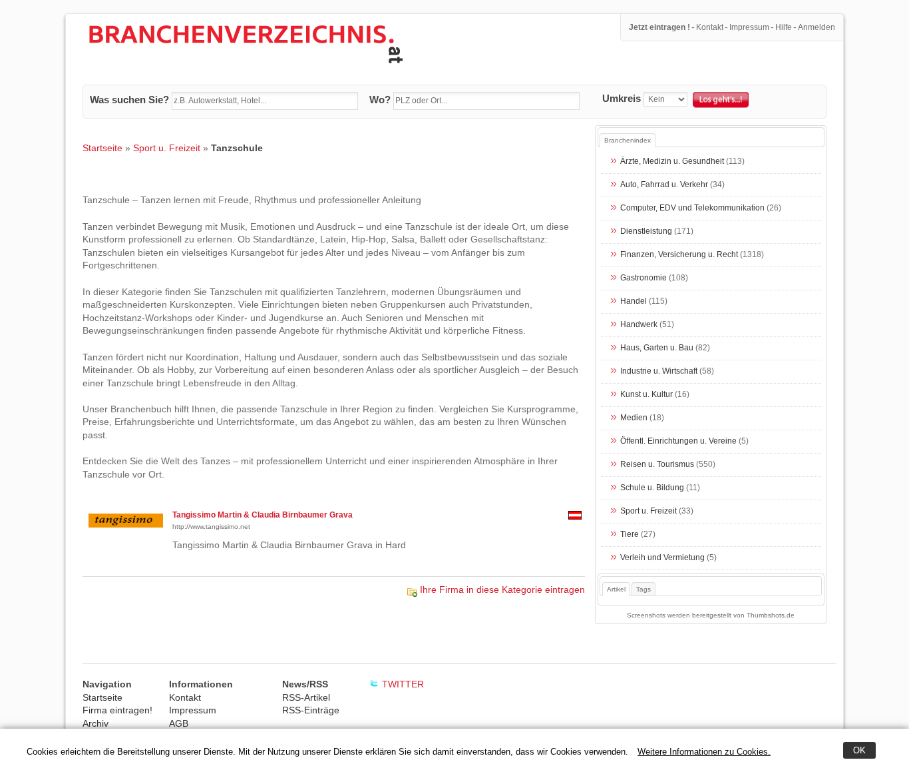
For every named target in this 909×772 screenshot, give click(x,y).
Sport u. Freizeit (166, 148)
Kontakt (709, 27)
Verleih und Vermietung (662, 558)
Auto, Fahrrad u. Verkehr (664, 185)
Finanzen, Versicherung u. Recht (679, 255)
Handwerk (638, 325)
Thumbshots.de (771, 615)
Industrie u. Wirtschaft (658, 371)
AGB (178, 723)
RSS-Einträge (310, 710)
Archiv (95, 723)
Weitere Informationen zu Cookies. (704, 752)
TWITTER (403, 684)
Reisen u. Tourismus (657, 465)
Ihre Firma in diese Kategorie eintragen (502, 589)
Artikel (616, 589)
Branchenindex (627, 140)
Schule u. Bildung (652, 488)
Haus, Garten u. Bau (656, 348)
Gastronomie (643, 278)
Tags (643, 589)
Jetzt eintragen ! (659, 27)
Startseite (102, 148)
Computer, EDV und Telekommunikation (692, 208)
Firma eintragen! (117, 710)
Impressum (749, 27)
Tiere (629, 535)
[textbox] (265, 101)
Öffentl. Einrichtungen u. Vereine (678, 441)
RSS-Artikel (306, 697)
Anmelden (816, 27)
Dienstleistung (646, 231)
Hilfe (783, 27)
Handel (633, 301)
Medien (633, 418)
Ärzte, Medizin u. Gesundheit (672, 162)
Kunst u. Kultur (646, 395)
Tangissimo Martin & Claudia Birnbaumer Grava (262, 515)
